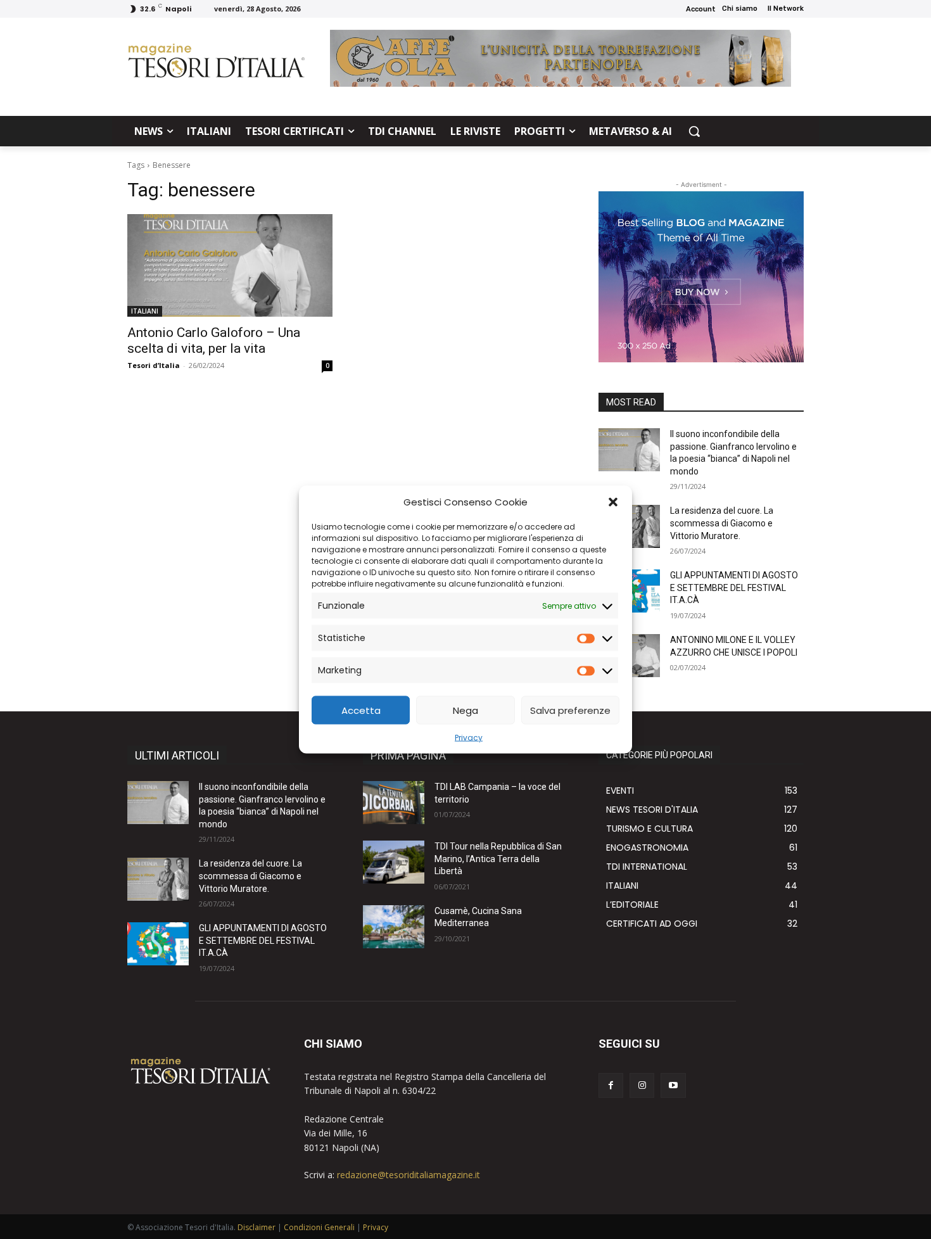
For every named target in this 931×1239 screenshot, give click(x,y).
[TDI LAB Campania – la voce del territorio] (393, 802)
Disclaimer (257, 1227)
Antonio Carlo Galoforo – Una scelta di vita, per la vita (213, 340)
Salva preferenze (570, 709)
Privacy (469, 737)
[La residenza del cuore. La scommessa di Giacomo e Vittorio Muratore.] (158, 879)
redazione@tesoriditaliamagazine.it (408, 1175)
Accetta (361, 709)
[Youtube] (673, 1085)
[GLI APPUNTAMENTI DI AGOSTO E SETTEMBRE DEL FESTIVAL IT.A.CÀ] (158, 943)
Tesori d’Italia (153, 365)
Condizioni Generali (319, 1227)
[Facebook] (610, 1085)
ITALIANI (144, 311)
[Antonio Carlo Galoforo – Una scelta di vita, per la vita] (229, 265)
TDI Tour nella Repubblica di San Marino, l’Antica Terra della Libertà (498, 858)
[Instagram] (642, 1085)
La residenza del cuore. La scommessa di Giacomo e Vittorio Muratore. (721, 522)
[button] (613, 501)
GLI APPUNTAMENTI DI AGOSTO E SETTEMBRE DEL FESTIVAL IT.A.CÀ (734, 587)
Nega (465, 709)
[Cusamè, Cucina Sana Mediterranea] (393, 926)
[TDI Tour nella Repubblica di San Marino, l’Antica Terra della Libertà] (393, 862)
